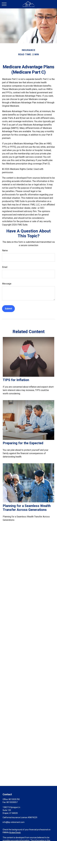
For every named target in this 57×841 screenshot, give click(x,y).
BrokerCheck (15, 832)
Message (6, 283)
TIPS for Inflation (16, 380)
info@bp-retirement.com (13, 822)
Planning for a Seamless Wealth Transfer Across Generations (27, 508)
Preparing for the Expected (23, 443)
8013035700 (14, 799)
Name (5, 250)
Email (4, 267)
